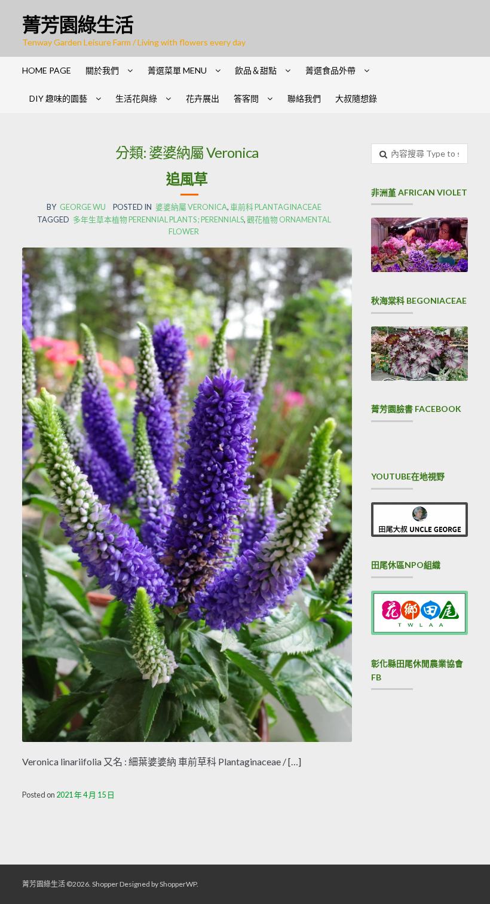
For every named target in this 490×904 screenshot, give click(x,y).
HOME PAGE (46, 70)
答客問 (246, 98)
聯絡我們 (304, 98)
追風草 (186, 178)
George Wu (83, 207)
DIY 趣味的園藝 (58, 98)
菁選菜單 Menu (177, 70)
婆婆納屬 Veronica (191, 207)
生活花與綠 (136, 98)
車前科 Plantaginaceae (275, 207)
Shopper (105, 883)
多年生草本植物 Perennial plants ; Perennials (158, 219)
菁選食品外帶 (330, 70)
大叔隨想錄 (356, 98)
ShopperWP (178, 883)
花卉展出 (202, 98)
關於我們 (102, 70)
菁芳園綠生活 (77, 24)
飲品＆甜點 (256, 70)
